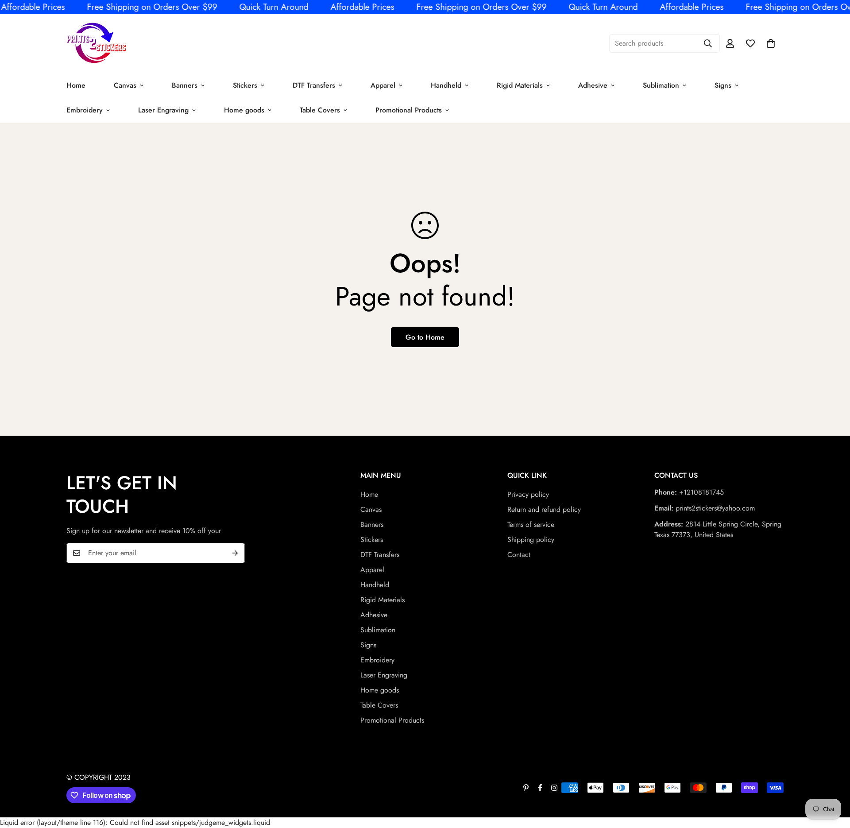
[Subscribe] (235, 553)
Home (75, 85)
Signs (723, 85)
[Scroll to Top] (833, 780)
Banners (184, 85)
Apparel (383, 85)
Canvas (125, 85)
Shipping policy (530, 539)
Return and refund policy (544, 509)
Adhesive (592, 85)
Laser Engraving (163, 109)
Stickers (245, 85)
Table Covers (320, 109)
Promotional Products (408, 109)
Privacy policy (528, 494)
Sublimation (661, 85)
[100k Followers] (554, 787)
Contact (518, 554)
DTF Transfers (314, 85)
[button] (771, 43)
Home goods (244, 109)
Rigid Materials (520, 85)
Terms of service (530, 524)
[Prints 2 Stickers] (96, 44)
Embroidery (84, 109)
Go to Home (425, 337)
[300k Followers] (540, 787)
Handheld (446, 85)
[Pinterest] (525, 787)
